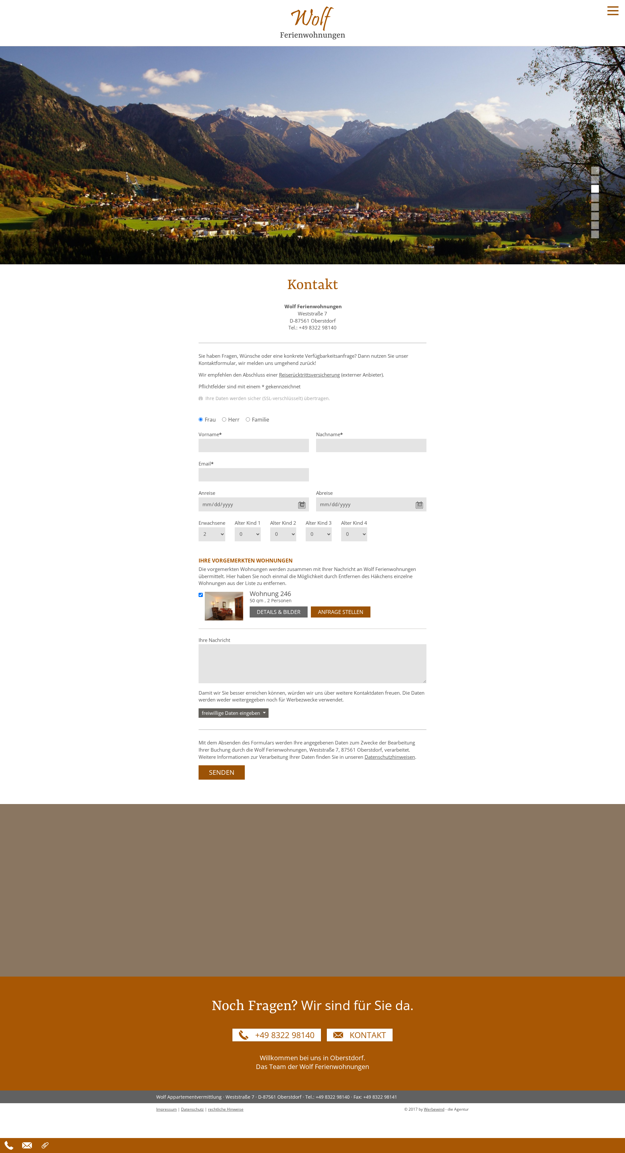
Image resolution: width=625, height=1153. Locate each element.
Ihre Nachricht (214, 640)
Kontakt (368, 1034)
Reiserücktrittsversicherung (309, 375)
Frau (210, 419)
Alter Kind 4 (354, 523)
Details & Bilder (278, 612)
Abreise (324, 493)
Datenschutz (192, 1109)
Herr (234, 419)
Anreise (207, 493)
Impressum (166, 1109)
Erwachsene (212, 523)
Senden (221, 772)
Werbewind (434, 1109)
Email (206, 464)
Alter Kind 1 (248, 523)
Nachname (329, 434)
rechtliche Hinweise (225, 1109)
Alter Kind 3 (319, 523)
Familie (260, 419)
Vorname (210, 434)
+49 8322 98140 (284, 1034)
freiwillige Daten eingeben (231, 713)
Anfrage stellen (340, 612)
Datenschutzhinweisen (390, 757)
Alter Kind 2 (283, 523)
